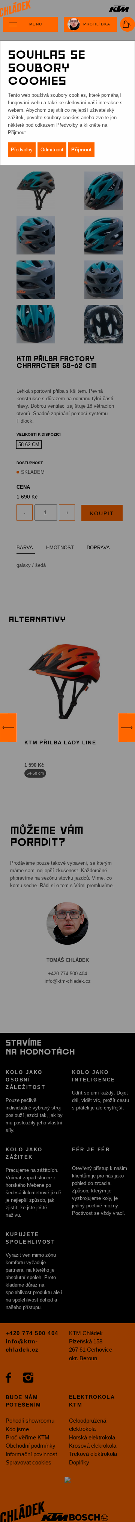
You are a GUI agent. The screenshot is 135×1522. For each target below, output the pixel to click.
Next (126, 727)
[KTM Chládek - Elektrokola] (67, 8)
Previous (8, 727)
